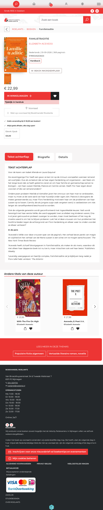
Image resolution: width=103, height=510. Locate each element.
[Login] (66, 4)
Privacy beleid (44, 464)
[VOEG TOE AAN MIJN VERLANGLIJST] (55, 96)
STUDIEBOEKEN (12, 499)
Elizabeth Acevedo (41, 43)
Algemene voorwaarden (18, 464)
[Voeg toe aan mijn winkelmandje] (25, 328)
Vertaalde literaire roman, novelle (67, 353)
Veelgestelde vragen (78, 464)
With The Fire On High (28, 321)
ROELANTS (17, 29)
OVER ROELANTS (12, 502)
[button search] (87, 19)
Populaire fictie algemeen (29, 353)
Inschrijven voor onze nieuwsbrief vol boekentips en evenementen (49, 451)
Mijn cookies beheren (24, 458)
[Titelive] (51, 507)
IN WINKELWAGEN (17, 96)
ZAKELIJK (9, 495)
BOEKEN (31, 29)
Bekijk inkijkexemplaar (46, 71)
